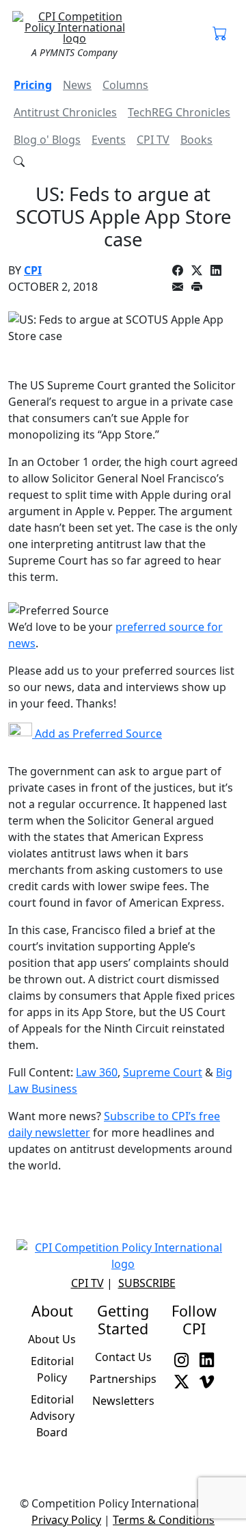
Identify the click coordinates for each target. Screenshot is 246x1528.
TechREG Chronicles (179, 112)
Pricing (33, 84)
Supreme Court (162, 1072)
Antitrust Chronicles (65, 112)
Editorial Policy (52, 1369)
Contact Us (123, 1356)
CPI (33, 270)
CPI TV (153, 139)
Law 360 (97, 1072)
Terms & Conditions (164, 1519)
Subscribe (147, 1283)
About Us (52, 1339)
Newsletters (123, 1400)
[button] (220, 34)
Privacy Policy (66, 1519)
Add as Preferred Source (97, 733)
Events (109, 139)
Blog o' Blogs (47, 139)
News (77, 84)
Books (196, 139)
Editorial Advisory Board (52, 1416)
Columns (125, 84)
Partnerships (123, 1378)
